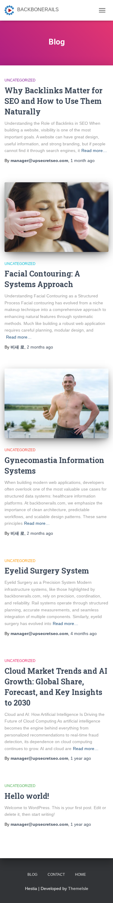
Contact (56, 874)
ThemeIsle (78, 888)
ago (83, 160)
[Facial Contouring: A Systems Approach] (56, 217)
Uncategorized (20, 80)
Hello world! (27, 796)
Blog (32, 874)
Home (80, 874)
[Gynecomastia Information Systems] (56, 403)
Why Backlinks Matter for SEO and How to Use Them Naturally (53, 101)
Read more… (94, 150)
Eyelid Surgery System (47, 571)
